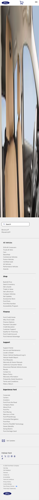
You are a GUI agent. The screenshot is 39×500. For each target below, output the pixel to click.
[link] (5, 468)
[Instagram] (11, 456)
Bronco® (5, 230)
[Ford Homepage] (7, 495)
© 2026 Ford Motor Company (11, 465)
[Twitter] (5, 456)
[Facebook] (2, 456)
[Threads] (14, 456)
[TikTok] (2, 458)
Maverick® (6, 232)
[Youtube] (8, 456)
